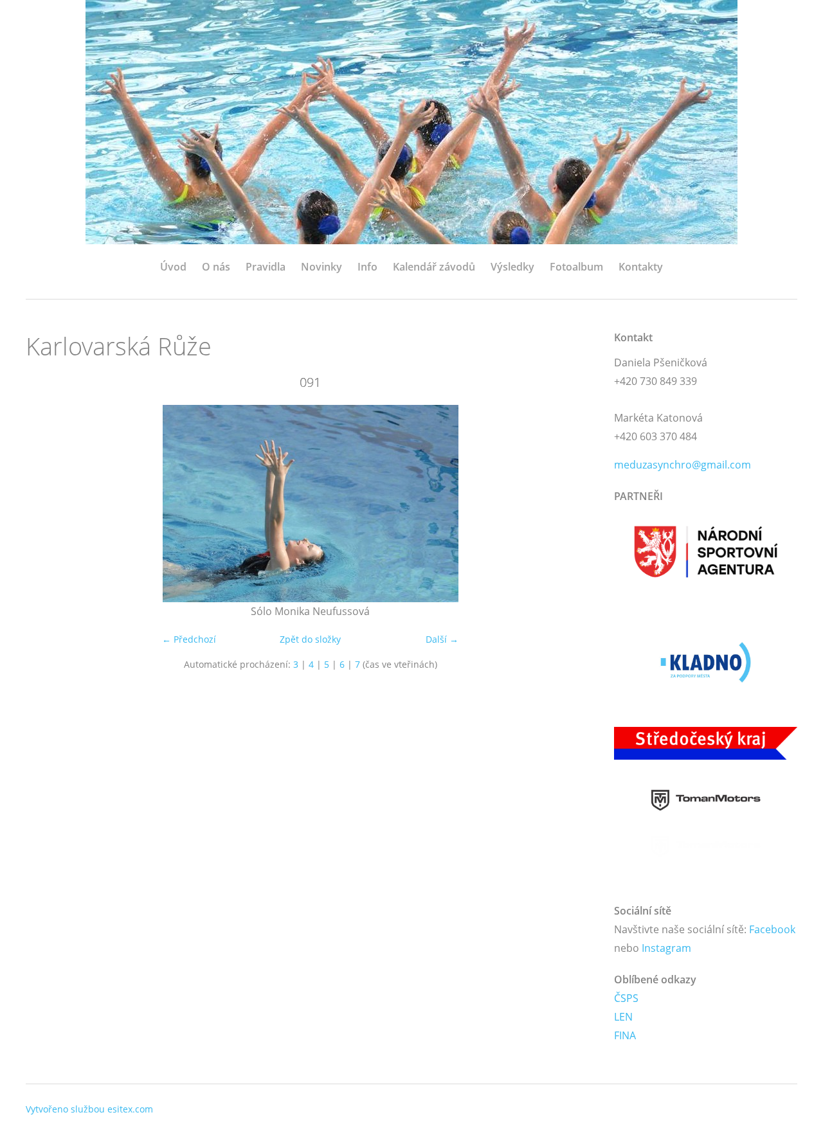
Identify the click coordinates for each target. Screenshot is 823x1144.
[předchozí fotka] (46, 503)
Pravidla (265, 267)
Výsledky (512, 267)
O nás (216, 267)
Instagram (666, 948)
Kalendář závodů (434, 267)
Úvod (173, 267)
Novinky (321, 267)
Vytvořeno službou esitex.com (89, 1109)
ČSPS (626, 998)
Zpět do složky (310, 639)
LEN (623, 1017)
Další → (442, 639)
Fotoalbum (576, 267)
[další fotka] (573, 503)
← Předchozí (189, 639)
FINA (625, 1035)
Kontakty (641, 267)
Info (367, 267)
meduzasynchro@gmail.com (682, 465)
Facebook (772, 929)
